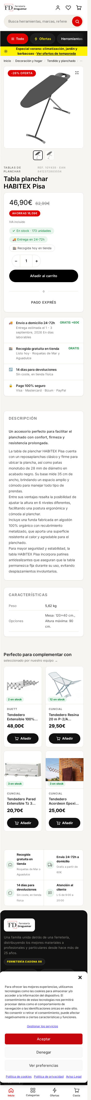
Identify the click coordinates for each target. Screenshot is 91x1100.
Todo (20, 39)
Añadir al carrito (43, 276)
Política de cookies (19, 1076)
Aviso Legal (74, 1076)
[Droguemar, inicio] (15, 7)
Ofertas (45, 39)
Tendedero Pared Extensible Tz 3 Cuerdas (21, 803)
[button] (80, 977)
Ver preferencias (43, 1065)
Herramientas (72, 39)
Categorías (33, 1095)
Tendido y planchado (61, 61)
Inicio (7, 61)
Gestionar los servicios (42, 1026)
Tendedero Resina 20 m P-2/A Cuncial (64, 719)
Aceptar (43, 1039)
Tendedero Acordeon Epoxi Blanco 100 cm (62, 803)
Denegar (43, 1052)
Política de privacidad (49, 1076)
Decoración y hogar (28, 61)
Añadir (25, 738)
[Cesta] (78, 7)
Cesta (76, 1095)
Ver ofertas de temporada (56, 53)
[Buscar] (77, 21)
